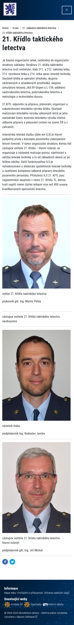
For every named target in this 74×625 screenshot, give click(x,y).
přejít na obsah (10, 3)
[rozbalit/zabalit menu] (67, 10)
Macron (25, 616)
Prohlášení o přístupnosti (30, 592)
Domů (5, 28)
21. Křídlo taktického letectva (17, 32)
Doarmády (35, 604)
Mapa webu (10, 592)
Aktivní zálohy (56, 604)
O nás (15, 28)
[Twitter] (12, 561)
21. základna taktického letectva (39, 28)
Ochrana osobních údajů (56, 592)
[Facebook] (5, 561)
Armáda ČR (16, 604)
